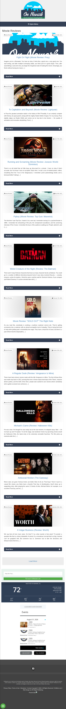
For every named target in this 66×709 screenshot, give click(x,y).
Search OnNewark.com (33, 578)
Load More (33, 561)
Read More (9, 76)
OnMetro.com (58, 688)
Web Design (26, 690)
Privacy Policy (7, 688)
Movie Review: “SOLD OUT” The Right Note (33, 321)
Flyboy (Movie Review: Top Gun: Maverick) (33, 216)
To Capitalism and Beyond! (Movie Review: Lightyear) (33, 109)
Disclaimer (23, 688)
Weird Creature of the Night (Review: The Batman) (33, 269)
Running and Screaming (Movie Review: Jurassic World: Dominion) (33, 163)
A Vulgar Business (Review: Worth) (33, 530)
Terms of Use (15, 688)
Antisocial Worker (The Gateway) (33, 478)
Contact (29, 688)
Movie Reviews (8, 35)
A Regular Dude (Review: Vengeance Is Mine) (33, 373)
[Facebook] (33, 668)
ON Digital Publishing (37, 690)
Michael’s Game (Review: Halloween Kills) (33, 425)
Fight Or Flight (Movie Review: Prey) (33, 57)
